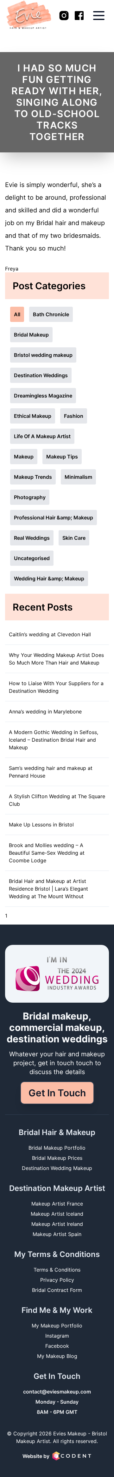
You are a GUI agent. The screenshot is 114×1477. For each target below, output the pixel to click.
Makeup (24, 456)
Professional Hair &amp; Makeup (53, 517)
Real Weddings (32, 538)
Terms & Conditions (57, 1269)
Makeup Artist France (57, 1203)
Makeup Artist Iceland (57, 1214)
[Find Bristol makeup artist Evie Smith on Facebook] (79, 15)
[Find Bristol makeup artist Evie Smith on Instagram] (64, 15)
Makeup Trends (33, 477)
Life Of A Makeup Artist (42, 436)
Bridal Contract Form (57, 1290)
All (17, 314)
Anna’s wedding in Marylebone (45, 711)
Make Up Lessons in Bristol (41, 824)
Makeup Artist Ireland (57, 1224)
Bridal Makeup (31, 334)
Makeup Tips (62, 456)
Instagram (57, 1336)
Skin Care (74, 538)
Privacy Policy (57, 1280)
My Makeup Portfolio (57, 1325)
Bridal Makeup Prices (57, 1158)
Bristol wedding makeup (43, 355)
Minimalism (78, 477)
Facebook (57, 1346)
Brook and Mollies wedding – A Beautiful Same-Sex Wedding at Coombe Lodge (47, 853)
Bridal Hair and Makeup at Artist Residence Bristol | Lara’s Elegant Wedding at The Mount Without (48, 888)
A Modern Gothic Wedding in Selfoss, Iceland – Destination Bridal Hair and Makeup (53, 740)
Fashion (73, 416)
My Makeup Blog (57, 1356)
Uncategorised (32, 558)
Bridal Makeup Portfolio (57, 1148)
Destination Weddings (41, 375)
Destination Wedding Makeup (57, 1168)
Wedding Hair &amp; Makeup (49, 578)
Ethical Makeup (32, 416)
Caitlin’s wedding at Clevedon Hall (50, 634)
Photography (30, 497)
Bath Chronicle (51, 314)
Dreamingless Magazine (43, 395)
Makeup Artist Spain (57, 1234)
